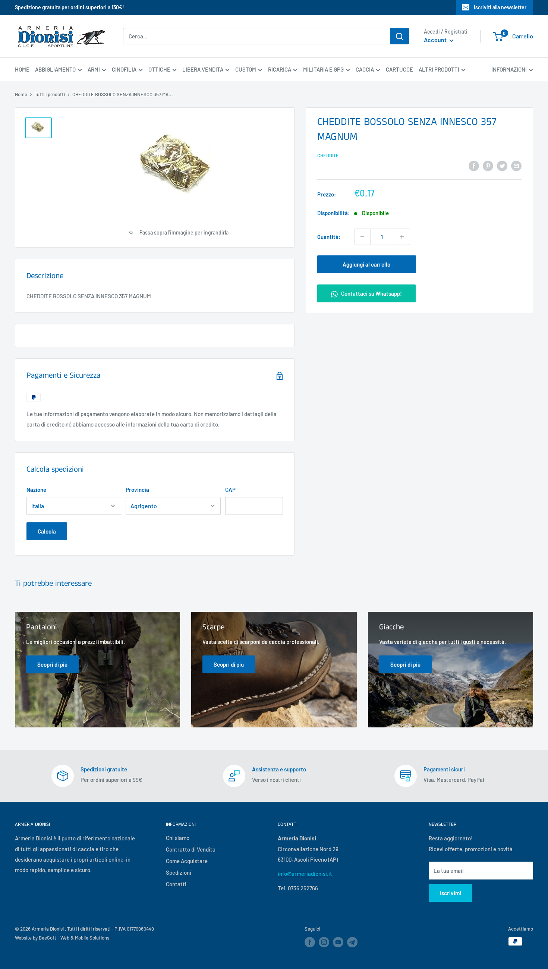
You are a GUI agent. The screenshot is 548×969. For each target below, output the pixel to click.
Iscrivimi (450, 893)
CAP (230, 489)
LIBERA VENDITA (202, 69)
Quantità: (328, 236)
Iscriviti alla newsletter (500, 7)
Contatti (176, 884)
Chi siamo (177, 837)
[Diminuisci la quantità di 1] (362, 237)
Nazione (36, 489)
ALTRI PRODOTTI (439, 69)
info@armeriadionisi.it (305, 873)
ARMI (94, 69)
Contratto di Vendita (190, 849)
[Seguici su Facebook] (310, 942)
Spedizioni (178, 872)
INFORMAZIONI (509, 69)
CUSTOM (245, 69)
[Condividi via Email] (516, 165)
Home (21, 94)
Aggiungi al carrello (366, 264)
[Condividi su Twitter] (502, 165)
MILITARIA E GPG (323, 69)
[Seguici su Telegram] (352, 943)
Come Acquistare (187, 861)
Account (436, 40)
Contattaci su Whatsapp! (371, 293)
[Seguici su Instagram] (324, 942)
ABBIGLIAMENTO (55, 69)
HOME (22, 69)
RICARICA (279, 69)
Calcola (47, 531)
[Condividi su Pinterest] (488, 165)
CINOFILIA (124, 69)
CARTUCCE (399, 69)
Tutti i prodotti (50, 94)
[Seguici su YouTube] (338, 942)
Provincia (137, 489)
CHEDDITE (328, 155)
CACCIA (365, 69)
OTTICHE (159, 69)
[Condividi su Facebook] (474, 165)
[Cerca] (399, 36)
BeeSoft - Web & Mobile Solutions (74, 938)
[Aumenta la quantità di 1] (402, 237)
